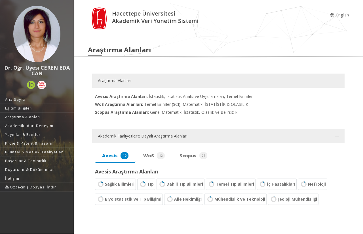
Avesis (114, 156)
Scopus (192, 156)
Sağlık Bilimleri (119, 184)
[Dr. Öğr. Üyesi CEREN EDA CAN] (37, 34)
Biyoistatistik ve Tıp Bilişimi (133, 199)
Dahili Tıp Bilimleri (184, 184)
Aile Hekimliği (188, 199)
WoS (152, 156)
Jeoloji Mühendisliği (297, 199)
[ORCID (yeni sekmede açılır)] (31, 85)
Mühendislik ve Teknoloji (239, 199)
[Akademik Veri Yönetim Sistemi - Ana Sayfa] (100, 18)
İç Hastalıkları (281, 184)
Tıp (150, 184)
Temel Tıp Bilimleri (235, 184)
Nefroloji (317, 184)
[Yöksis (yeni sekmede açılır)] (41, 85)
